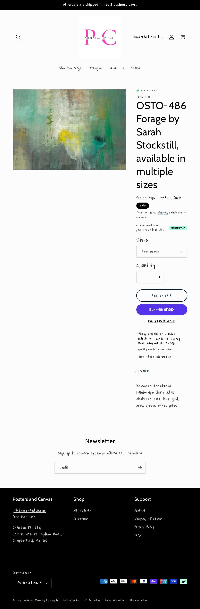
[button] (18, 37)
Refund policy (71, 600)
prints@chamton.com (29, 510)
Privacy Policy (144, 527)
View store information (154, 356)
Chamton (28, 600)
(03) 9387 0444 (24, 517)
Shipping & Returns (148, 518)
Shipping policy (138, 600)
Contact (140, 510)
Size (142, 240)
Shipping (163, 212)
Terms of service (115, 600)
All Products (82, 510)
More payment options (161, 321)
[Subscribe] (140, 468)
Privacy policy (92, 600)
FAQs (138, 535)
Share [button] (144, 370)
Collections (81, 518)
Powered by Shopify (46, 600)
